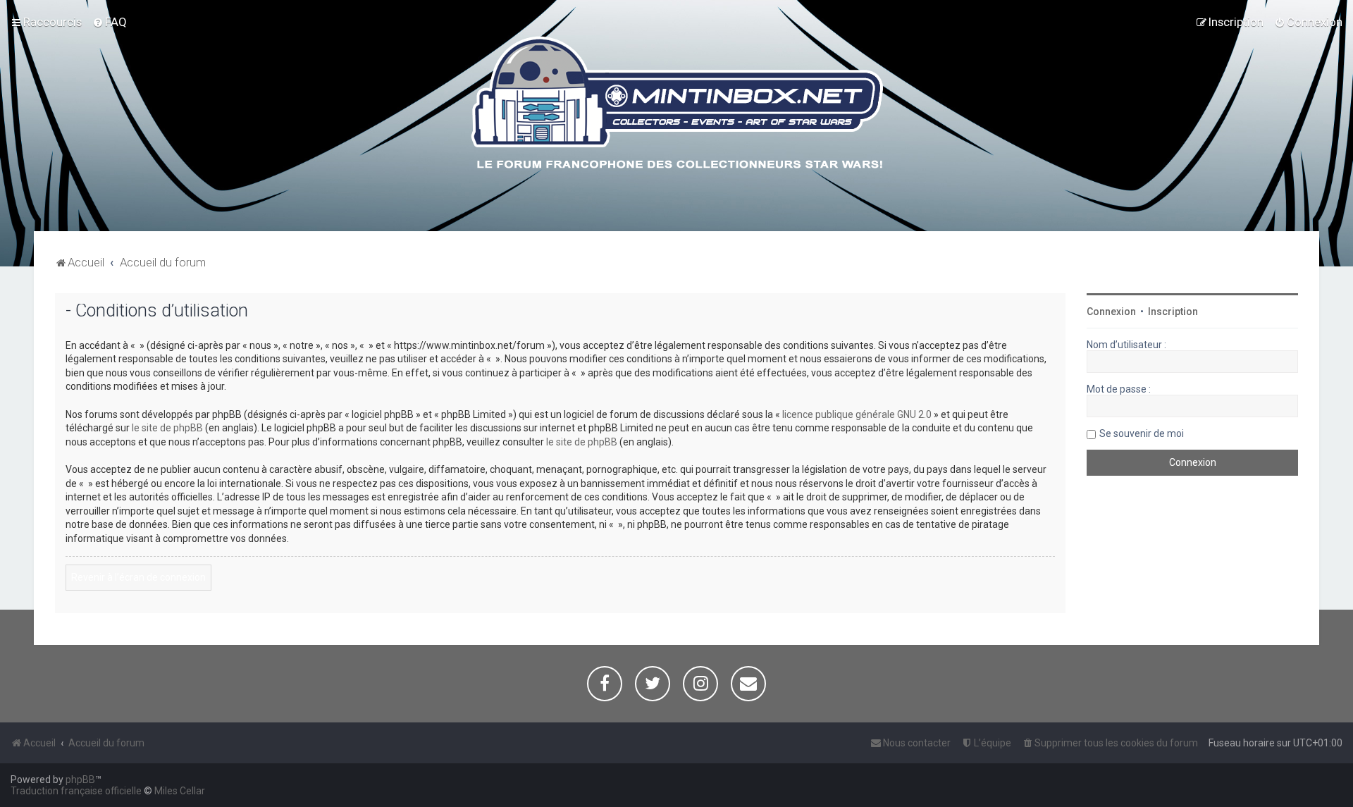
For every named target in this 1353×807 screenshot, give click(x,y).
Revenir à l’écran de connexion (138, 577)
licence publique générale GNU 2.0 (857, 414)
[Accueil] (677, 105)
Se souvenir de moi (1141, 433)
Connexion (1111, 311)
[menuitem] (109, 22)
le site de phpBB (167, 427)
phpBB (80, 779)
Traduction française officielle (76, 790)
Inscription (1173, 311)
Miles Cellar (179, 790)
